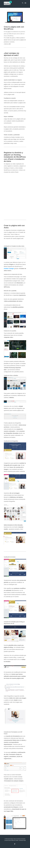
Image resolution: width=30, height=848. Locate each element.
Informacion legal (22, 840)
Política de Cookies (14, 840)
